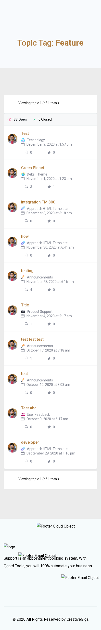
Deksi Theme (37, 174)
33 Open (20, 119)
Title (25, 305)
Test (25, 133)
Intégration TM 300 (38, 202)
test (24, 373)
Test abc (29, 408)
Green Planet (32, 167)
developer (30, 442)
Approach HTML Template (47, 209)
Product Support (39, 312)
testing (27, 270)
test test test (32, 339)
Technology (36, 140)
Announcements (40, 277)
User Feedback (38, 414)
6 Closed (45, 119)
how (25, 236)
